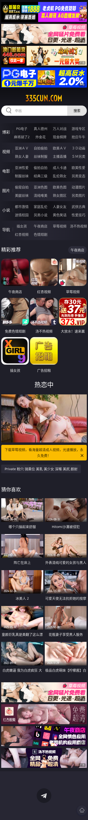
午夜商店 (40, 226)
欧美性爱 (78, 167)
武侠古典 (78, 206)
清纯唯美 (40, 195)
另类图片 (78, 195)
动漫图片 (78, 187)
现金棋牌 (59, 137)
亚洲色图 (40, 187)
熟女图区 (59, 195)
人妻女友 (59, 206)
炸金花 (40, 137)
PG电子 (21, 128)
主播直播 (59, 156)
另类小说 (40, 215)
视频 (6, 151)
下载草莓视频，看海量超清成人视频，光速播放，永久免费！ (44, 452)
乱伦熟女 (59, 176)
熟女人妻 (22, 156)
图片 (6, 190)
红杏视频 (22, 234)
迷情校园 (22, 215)
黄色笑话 (59, 215)
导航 (6, 229)
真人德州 (40, 128)
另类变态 (78, 176)
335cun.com (43, 98)
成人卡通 (59, 167)
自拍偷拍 (40, 148)
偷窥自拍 (22, 187)
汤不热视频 (78, 226)
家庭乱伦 (40, 206)
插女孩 (22, 226)
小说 (6, 210)
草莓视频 (59, 226)
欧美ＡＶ (59, 148)
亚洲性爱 (22, 167)
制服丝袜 (22, 176)
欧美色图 (59, 187)
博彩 (6, 132)
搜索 (77, 110)
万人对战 (59, 128)
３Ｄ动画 (78, 148)
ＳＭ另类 (78, 156)
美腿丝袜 (22, 195)
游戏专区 (78, 128)
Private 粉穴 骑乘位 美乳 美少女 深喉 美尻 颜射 (41, 469)
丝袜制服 (40, 156)
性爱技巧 (78, 215)
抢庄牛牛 (78, 137)
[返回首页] (82, 810)
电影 (6, 171)
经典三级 (40, 176)
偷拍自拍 (40, 167)
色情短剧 (40, 234)
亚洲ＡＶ (22, 148)
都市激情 (22, 206)
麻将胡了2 (22, 137)
